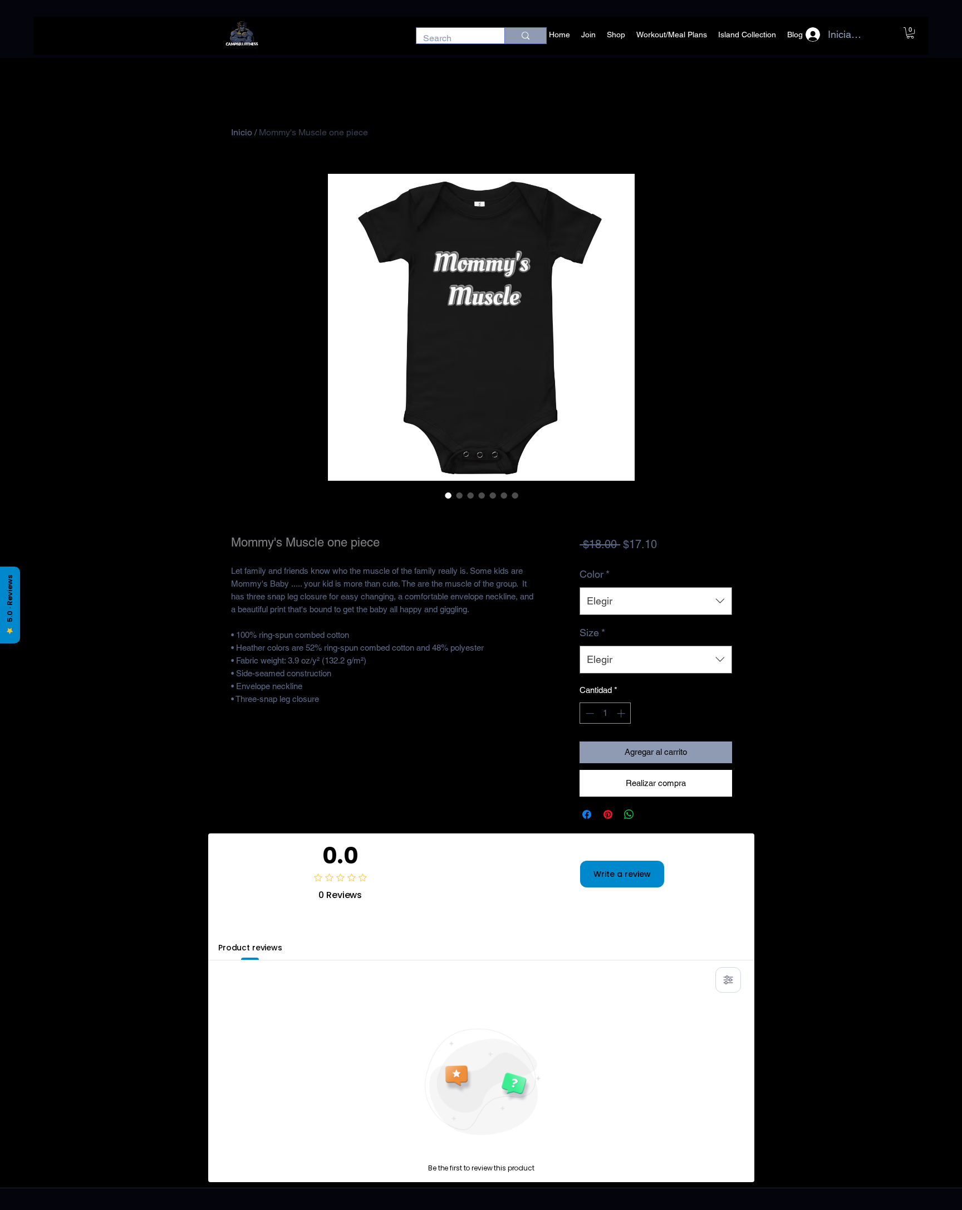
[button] (910, 32)
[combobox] (656, 601)
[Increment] (622, 713)
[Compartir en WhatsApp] (629, 814)
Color (595, 574)
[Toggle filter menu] (728, 980)
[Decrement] (588, 713)
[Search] (525, 35)
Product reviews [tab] (250, 947)
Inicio (241, 132)
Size (592, 632)
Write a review (622, 874)
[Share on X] (650, 814)
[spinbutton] (605, 713)
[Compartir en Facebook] (586, 814)
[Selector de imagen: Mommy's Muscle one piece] (448, 495)
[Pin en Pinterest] (608, 814)
